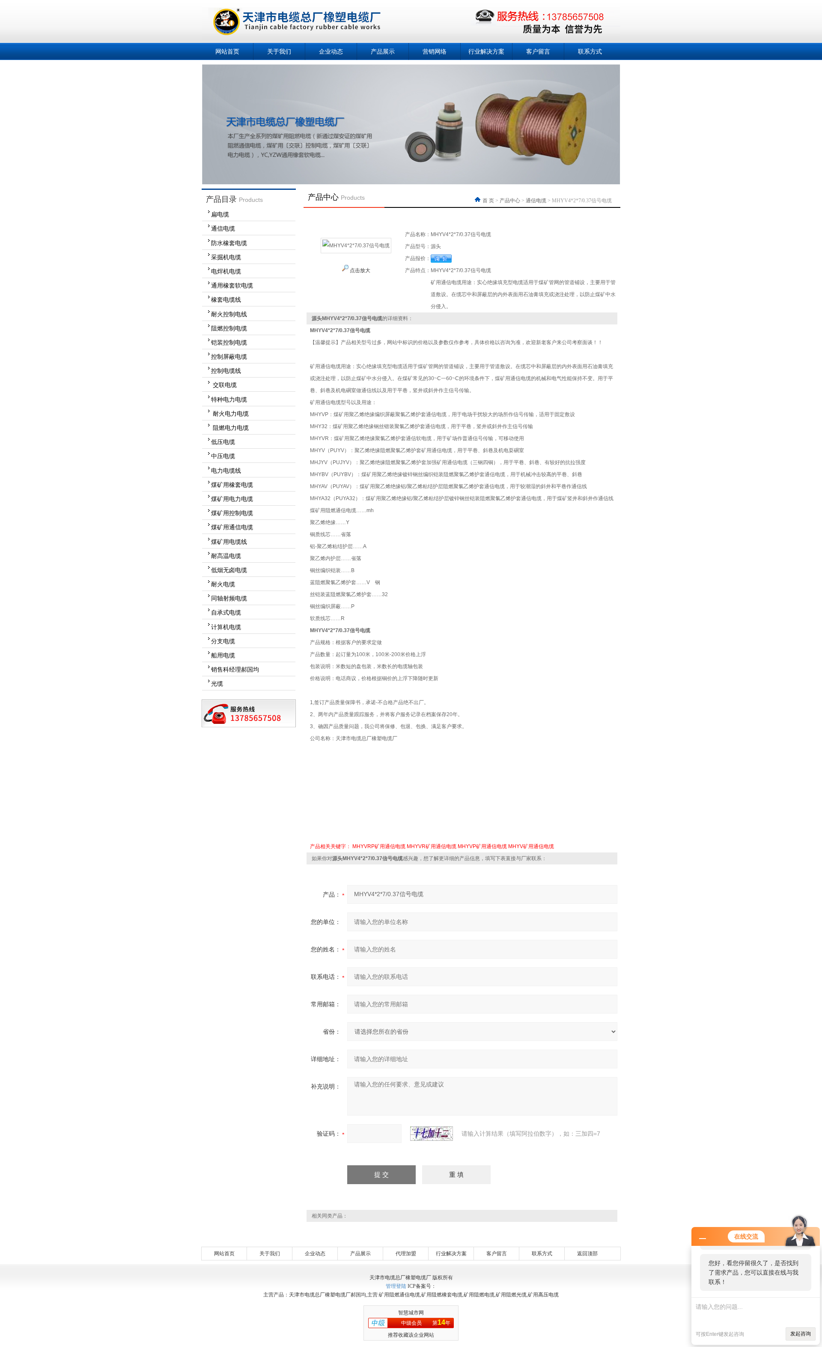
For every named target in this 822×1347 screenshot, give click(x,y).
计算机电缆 (226, 627)
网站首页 (227, 51)
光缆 (217, 683)
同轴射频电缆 (229, 598)
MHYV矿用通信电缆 (531, 846)
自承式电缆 (226, 612)
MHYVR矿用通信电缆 (431, 846)
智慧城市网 (411, 1313)
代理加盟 (406, 1254)
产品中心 (510, 201)
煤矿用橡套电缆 (232, 484)
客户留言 (538, 51)
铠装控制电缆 (229, 342)
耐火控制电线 (229, 314)
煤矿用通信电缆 (232, 527)
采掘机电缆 (226, 257)
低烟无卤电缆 (229, 570)
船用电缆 (223, 655)
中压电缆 (223, 456)
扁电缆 (220, 214)
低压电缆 (223, 441)
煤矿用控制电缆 (232, 513)
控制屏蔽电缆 (229, 356)
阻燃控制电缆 (229, 328)
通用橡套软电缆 (232, 285)
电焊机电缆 (226, 271)
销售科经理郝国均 (235, 669)
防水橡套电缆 (229, 243)
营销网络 (435, 51)
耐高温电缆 (226, 555)
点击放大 (359, 270)
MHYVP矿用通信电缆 (482, 846)
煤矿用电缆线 (229, 541)
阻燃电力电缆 (230, 427)
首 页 (488, 201)
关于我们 (279, 51)
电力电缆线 (226, 470)
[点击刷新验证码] (431, 1133)
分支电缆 (223, 641)
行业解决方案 (486, 51)
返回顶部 (587, 1254)
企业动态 (331, 51)
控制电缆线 (226, 370)
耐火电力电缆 (230, 413)
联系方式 (590, 51)
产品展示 (383, 51)
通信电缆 (223, 228)
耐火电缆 (223, 584)
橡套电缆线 (226, 299)
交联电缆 (224, 384)
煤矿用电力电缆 (232, 498)
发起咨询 (800, 1334)
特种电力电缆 (229, 399)
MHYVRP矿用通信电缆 (378, 846)
